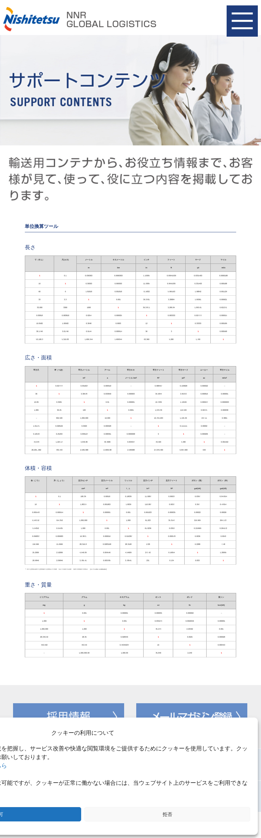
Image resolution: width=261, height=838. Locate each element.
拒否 (167, 814)
